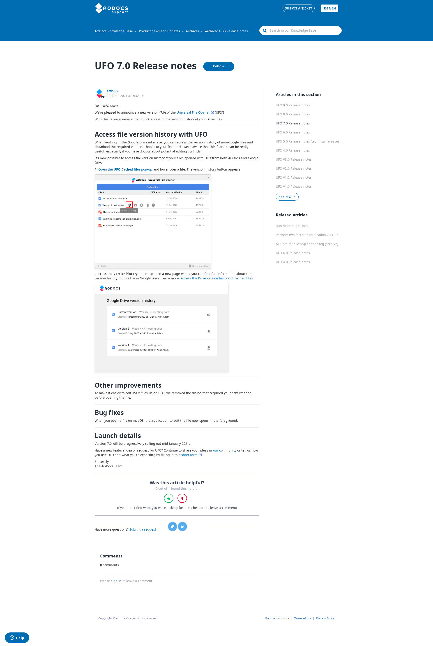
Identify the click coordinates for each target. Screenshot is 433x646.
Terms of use (302, 618)
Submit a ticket (298, 8)
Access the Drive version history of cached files (217, 278)
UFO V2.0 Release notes (294, 168)
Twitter (172, 526)
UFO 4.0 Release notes (293, 150)
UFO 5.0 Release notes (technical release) (307, 141)
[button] (168, 498)
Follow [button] (219, 66)
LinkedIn (182, 526)
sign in (116, 581)
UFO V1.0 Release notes (294, 186)
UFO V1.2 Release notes (294, 177)
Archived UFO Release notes (226, 31)
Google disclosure (277, 618)
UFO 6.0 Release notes (293, 132)
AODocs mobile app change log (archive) (307, 244)
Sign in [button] (329, 8)
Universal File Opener (193, 112)
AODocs (112, 91)
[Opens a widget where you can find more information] (17, 638)
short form (189, 455)
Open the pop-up (125, 169)
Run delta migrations (292, 226)
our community (224, 450)
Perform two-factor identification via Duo (307, 235)
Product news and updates (159, 31)
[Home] (112, 8)
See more (287, 196)
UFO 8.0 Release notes (293, 114)
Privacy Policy (325, 618)
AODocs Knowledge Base (114, 31)
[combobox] (300, 30)
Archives (192, 31)
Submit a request (142, 529)
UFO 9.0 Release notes (293, 105)
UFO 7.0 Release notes (293, 123)
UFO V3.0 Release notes (294, 159)
